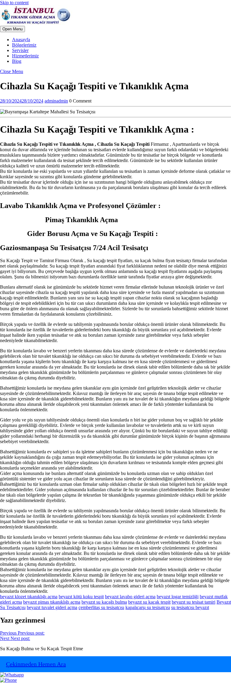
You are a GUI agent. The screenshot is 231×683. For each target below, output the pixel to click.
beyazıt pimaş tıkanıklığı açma (51, 602)
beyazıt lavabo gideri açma (130, 596)
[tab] (12, 29)
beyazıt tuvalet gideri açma (52, 607)
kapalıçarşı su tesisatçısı (147, 607)
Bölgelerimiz (24, 44)
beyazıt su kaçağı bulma (104, 602)
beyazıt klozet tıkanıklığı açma (28, 596)
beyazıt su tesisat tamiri (193, 602)
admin (56, 100)
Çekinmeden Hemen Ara (36, 664)
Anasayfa (21, 39)
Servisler (20, 50)
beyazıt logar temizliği (178, 596)
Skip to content (14, 2)
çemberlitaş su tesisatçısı (101, 607)
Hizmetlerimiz (25, 55)
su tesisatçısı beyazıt (190, 607)
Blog (16, 61)
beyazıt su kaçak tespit (149, 602)
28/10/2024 (21, 100)
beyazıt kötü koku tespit (81, 596)
